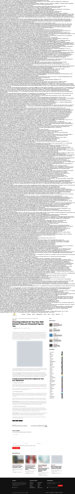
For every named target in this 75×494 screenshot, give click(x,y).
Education (31, 482)
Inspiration (56, 376)
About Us (47, 492)
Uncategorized (56, 396)
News (38, 486)
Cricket (56, 360)
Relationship (56, 385)
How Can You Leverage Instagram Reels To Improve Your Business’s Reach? (30, 468)
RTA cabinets (39, 388)
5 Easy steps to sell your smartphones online (17, 467)
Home (13, 318)
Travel (56, 395)
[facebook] (12, 487)
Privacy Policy (51, 492)
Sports (56, 389)
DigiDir (27, 492)
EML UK (56, 365)
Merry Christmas (56, 380)
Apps (56, 353)
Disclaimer (56, 492)
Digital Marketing (56, 361)
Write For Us (61, 492)
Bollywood (56, 354)
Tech (56, 392)
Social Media (56, 388)
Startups (56, 391)
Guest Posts (16, 318)
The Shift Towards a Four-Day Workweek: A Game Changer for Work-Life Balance (57, 336)
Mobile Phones (56, 381)
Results (56, 387)
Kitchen (17, 420)
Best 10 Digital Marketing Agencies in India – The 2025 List (57, 325)
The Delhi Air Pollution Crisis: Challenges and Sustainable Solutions (57, 341)
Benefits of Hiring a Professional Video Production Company (57, 330)
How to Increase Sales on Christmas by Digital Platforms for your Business (43, 470)
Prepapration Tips (56, 384)
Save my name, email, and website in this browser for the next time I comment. (24, 445)
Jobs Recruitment (56, 377)
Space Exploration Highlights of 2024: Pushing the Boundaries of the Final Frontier (58, 346)
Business (56, 356)
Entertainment (40, 482)
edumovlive (15, 328)
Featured (56, 369)
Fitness (56, 372)
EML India (56, 364)
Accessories (56, 352)
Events (56, 368)
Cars (56, 357)
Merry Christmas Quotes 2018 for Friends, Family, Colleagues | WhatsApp (56, 467)
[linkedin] (15, 487)
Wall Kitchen (20, 420)
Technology (31, 483)
